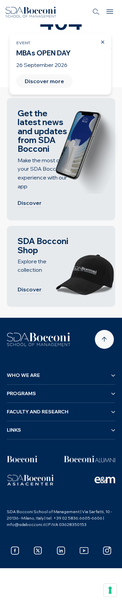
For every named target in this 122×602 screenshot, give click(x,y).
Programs (21, 393)
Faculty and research (37, 412)
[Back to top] (104, 339)
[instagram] (107, 550)
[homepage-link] (30, 12)
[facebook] (15, 550)
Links (14, 430)
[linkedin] (61, 550)
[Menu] (110, 12)
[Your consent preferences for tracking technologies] (110, 590)
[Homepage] (38, 339)
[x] (38, 550)
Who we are (23, 375)
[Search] (96, 12)
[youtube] (84, 550)
